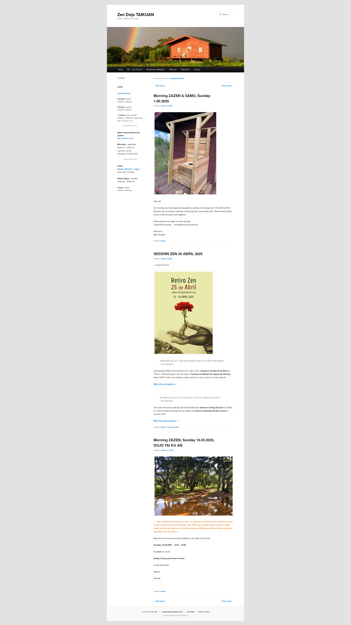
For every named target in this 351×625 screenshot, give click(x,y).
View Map (190, 611)
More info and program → (166, 420)
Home (120, 69)
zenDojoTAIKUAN (177, 78)
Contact (197, 69)
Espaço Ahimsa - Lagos (128, 169)
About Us (173, 69)
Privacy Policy (204, 611)
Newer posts (228, 85)
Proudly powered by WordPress (175, 615)
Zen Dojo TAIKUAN (135, 14)
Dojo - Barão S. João (125, 138)
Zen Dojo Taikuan (124, 93)
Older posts (159, 85)
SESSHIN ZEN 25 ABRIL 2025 (178, 253)
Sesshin (176, 427)
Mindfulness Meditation (155, 69)
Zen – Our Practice (134, 69)
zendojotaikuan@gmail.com (172, 611)
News (163, 241)
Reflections (185, 69)
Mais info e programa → (165, 384)
